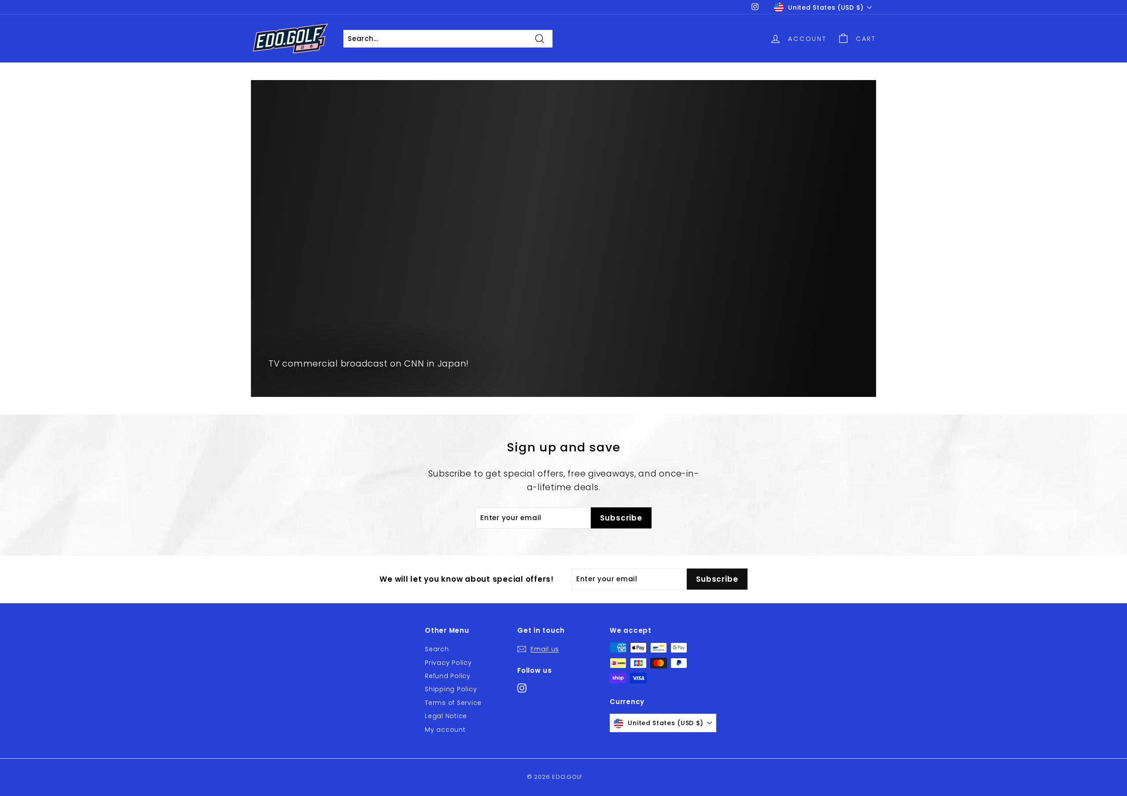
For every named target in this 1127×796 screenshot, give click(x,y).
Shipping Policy (451, 689)
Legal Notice (446, 716)
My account (445, 729)
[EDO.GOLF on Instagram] (522, 687)
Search (437, 649)
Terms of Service (453, 702)
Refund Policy (448, 675)
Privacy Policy (448, 662)
